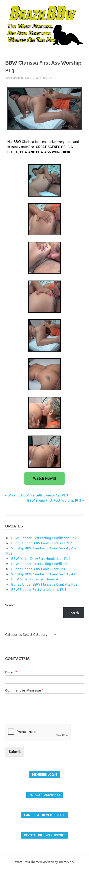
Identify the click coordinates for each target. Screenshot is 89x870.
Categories (13, 634)
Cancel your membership (44, 815)
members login (44, 774)
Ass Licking (44, 78)
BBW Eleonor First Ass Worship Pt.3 (38, 589)
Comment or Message (24, 690)
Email (11, 672)
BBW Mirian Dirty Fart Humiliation (37, 579)
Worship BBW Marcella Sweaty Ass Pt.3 (37, 495)
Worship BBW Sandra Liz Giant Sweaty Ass (43, 574)
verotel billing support (44, 835)
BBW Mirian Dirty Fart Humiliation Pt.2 (40, 558)
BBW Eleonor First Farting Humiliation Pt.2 (44, 537)
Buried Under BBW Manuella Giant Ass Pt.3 (44, 584)
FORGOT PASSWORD (44, 795)
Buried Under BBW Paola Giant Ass (38, 568)
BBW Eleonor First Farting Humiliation (40, 563)
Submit (15, 752)
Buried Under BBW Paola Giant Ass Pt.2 (41, 543)
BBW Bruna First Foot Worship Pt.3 (54, 500)
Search (10, 605)
